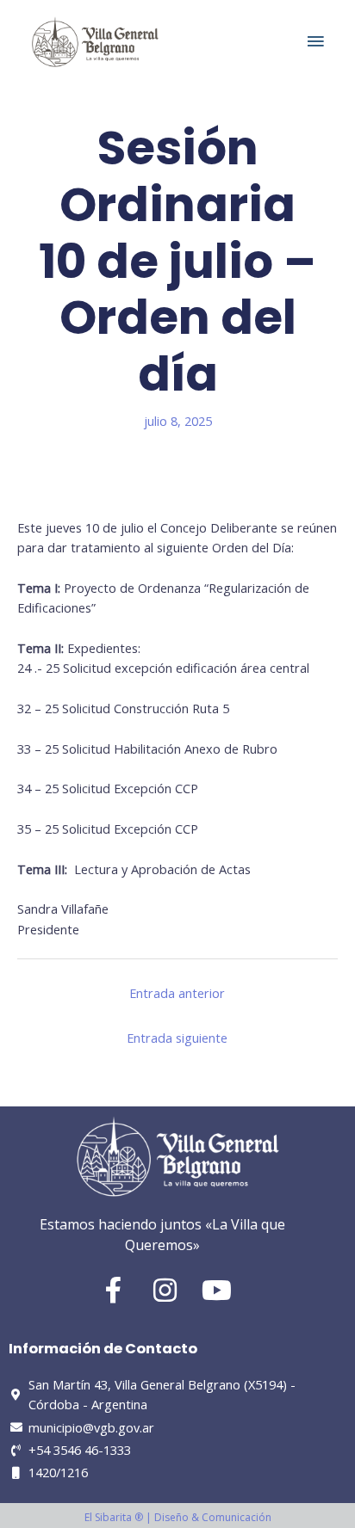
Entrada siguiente (177, 1037)
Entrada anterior (177, 992)
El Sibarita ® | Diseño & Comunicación (177, 1517)
